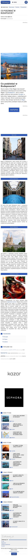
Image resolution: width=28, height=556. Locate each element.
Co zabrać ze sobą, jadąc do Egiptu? (18, 446)
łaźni (2, 206)
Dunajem (21, 94)
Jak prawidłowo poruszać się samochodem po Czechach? (17, 463)
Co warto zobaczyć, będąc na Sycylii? (18, 475)
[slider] (10, 18)
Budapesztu (11, 92)
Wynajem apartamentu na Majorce (17, 506)
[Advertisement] (14, 39)
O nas (2, 541)
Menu (15, 2)
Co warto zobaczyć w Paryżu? (19, 522)
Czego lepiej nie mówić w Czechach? (19, 416)
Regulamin (3, 543)
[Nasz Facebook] (26, 2)
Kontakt (3, 546)
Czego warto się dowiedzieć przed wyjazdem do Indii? (18, 433)
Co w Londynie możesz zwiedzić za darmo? (18, 492)
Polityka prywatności (5, 544)
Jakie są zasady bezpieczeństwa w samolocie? (18, 425)
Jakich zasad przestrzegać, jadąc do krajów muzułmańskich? (18, 455)
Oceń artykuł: (3, 18)
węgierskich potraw (11, 302)
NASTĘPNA (14, 110)
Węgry (23, 100)
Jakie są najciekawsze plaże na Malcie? (19, 484)
